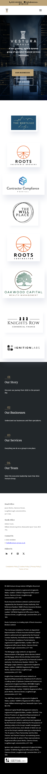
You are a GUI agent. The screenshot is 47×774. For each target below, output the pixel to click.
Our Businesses (22, 73)
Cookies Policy (24, 566)
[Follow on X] (23, 553)
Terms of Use (23, 569)
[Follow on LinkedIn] (6, 554)
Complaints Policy (12, 566)
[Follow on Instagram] (17, 553)
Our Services (23, 82)
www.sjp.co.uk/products (32, 730)
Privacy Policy (35, 566)
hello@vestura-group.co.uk (15, 543)
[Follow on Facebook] (11, 553)
